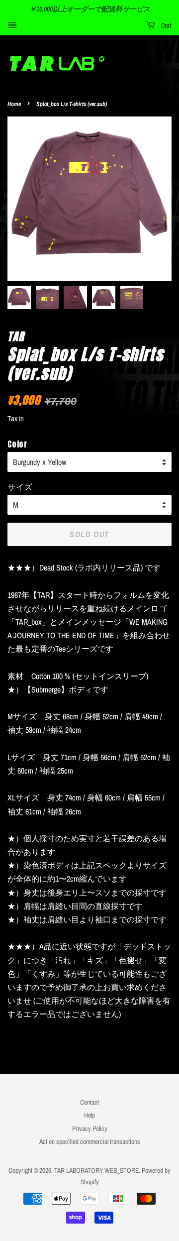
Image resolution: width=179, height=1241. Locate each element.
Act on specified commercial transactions (89, 1141)
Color (17, 444)
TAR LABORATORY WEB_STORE (96, 1170)
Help (89, 1115)
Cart (165, 25)
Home (14, 104)
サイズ (19, 486)
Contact (89, 1102)
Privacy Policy (89, 1128)
